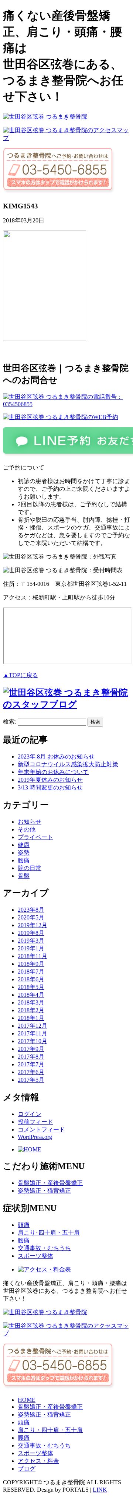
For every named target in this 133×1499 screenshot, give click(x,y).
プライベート (35, 837)
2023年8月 (31, 910)
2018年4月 (31, 995)
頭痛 (24, 1225)
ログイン (29, 1114)
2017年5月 (31, 1080)
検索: (9, 721)
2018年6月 (31, 979)
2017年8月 (31, 1056)
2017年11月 (32, 1033)
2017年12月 (32, 1026)
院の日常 (29, 868)
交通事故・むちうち (44, 1248)
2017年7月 (31, 1064)
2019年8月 (31, 933)
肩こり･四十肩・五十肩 (49, 1232)
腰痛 (24, 860)
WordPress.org (35, 1137)
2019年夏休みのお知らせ (50, 780)
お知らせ (29, 822)
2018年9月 (31, 964)
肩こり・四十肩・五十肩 (50, 1430)
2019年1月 (31, 948)
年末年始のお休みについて (53, 772)
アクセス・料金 (38, 1461)
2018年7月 (31, 971)
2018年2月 (31, 1010)
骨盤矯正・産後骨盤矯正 (50, 1183)
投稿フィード (35, 1122)
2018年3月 (31, 1002)
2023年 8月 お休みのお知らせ (56, 756)
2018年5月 (31, 987)
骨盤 (24, 876)
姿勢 (24, 852)
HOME (26, 1400)
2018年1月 (31, 1018)
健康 (24, 845)
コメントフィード (41, 1129)
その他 (26, 829)
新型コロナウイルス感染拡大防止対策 (68, 764)
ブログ (26, 1468)
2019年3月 (31, 940)
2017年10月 (32, 1041)
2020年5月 (31, 917)
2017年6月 (31, 1072)
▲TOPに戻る (20, 675)
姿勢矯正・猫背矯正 (44, 1190)
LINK (100, 1489)
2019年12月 (32, 925)
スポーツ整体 (35, 1256)
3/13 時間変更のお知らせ (50, 787)
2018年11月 (32, 956)
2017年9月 (31, 1049)
